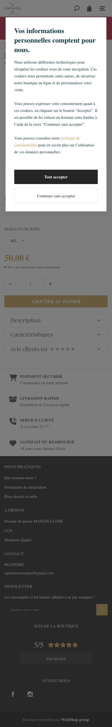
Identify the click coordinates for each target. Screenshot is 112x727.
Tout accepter (55, 177)
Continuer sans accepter (56, 195)
